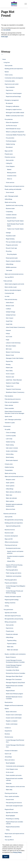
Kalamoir (8, 330)
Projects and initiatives (11, 583)
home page (4, 36)
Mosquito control (10, 479)
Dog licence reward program (14, 93)
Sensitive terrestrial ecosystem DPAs (15, 557)
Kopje (7, 339)
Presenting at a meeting (12, 818)
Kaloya (8, 333)
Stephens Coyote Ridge (12, 383)
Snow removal (10, 192)
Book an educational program (13, 290)
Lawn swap (9, 438)
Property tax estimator (12, 634)
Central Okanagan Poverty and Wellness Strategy (14, 591)
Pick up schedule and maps (13, 242)
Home (4, 59)
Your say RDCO (9, 277)
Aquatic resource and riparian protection (15, 552)
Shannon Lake (10, 377)
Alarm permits (8, 65)
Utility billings (8, 199)
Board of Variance (11, 657)
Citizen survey (9, 75)
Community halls (9, 293)
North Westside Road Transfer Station (15, 225)
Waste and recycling (10, 202)
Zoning (7, 605)
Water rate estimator (11, 498)
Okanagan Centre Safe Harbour (14, 358)
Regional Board (10, 690)
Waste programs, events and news (15, 786)
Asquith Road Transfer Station (15, 221)
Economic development (11, 536)
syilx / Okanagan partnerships (13, 419)
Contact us (8, 727)
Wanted (9, 169)
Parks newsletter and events (13, 775)
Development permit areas (13, 548)
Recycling (8, 251)
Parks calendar (9, 405)
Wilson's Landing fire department (15, 131)
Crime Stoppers (10, 166)
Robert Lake (9, 367)
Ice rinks (7, 296)
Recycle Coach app (11, 248)
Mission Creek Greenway (13, 352)
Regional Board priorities (13, 826)
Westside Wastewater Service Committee (14, 697)
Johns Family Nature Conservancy (15, 327)
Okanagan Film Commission (14, 679)
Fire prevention (10, 138)
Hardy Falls (9, 324)
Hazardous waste (11, 235)
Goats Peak (9, 321)
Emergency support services (14, 109)
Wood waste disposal (12, 460)
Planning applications (12, 570)
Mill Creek (9, 349)
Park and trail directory (11, 299)
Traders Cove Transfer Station (15, 229)
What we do (8, 836)
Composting (9, 211)
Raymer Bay (9, 361)
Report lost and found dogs (13, 96)
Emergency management (12, 100)
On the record (9, 772)
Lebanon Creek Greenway (13, 342)
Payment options (11, 643)
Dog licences (9, 90)
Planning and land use (11, 545)
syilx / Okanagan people (11, 196)
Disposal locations (11, 217)
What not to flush (10, 509)
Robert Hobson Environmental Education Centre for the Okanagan (14, 412)
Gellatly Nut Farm (11, 315)
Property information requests (13, 596)
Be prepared (9, 103)
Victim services (10, 182)
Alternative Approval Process (13, 615)
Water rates (9, 495)
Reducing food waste (12, 258)
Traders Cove (9, 386)
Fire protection (9, 119)
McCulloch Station (11, 346)
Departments (8, 731)
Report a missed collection (13, 261)
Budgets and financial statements (14, 705)
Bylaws (7, 71)
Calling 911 (9, 163)
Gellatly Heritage (10, 312)
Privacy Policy (17, 852)
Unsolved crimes (11, 175)
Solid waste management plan (14, 805)
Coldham (8, 308)
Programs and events (12, 245)
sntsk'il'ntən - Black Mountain (14, 380)
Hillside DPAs (11, 561)
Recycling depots (12, 254)
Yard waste (9, 270)
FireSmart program (11, 141)
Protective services (10, 157)
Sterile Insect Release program (14, 693)
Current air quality (11, 435)
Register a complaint (11, 721)
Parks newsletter (9, 408)
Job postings (8, 756)
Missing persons (11, 172)
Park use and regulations (12, 402)
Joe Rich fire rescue (11, 125)
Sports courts (8, 416)
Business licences (10, 529)
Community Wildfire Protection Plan (16, 135)
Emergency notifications (12, 106)
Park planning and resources (13, 399)
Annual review (10, 799)
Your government (8, 609)
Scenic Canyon (10, 373)
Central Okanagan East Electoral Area (15, 741)
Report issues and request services (14, 186)
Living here (7, 62)
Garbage (8, 232)
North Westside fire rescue (13, 128)
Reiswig (8, 364)
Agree (6, 856)
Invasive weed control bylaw (13, 718)
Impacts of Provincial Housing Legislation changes (14, 566)
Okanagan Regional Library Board (15, 682)
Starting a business (10, 602)
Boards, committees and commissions (15, 654)
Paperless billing (11, 640)
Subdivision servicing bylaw (13, 576)
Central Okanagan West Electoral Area (15, 746)
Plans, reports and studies (12, 796)
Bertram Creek (10, 305)
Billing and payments (10, 622)
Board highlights (10, 763)
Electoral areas (9, 737)
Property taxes (9, 154)
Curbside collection (11, 214)
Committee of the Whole (12, 670)
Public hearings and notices (13, 573)
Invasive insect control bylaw (14, 714)
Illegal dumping (10, 239)
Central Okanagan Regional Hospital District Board (13, 666)
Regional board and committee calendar (14, 779)
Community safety (10, 81)
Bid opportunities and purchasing (14, 519)
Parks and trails (8, 281)
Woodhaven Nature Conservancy (15, 392)
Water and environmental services (14, 274)
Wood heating (10, 457)
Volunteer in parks (10, 422)
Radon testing (10, 445)
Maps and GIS (9, 151)
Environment (7, 426)
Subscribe (9, 783)
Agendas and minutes (11, 612)
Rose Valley (9, 370)
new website (6, 30)
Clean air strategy (11, 432)
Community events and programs (14, 78)
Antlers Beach (10, 302)
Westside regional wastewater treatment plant (14, 505)
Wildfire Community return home (15, 115)
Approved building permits (13, 526)
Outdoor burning (10, 144)
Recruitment (9, 147)
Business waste (10, 208)
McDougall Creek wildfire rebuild (15, 112)
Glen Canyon (9, 318)
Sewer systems (10, 485)
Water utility (9, 789)
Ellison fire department (12, 122)
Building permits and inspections (14, 68)
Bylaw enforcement (11, 711)
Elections (7, 734)
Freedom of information (11, 750)
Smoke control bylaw (11, 451)
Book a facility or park (11, 287)
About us (9, 178)
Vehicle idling (9, 454)
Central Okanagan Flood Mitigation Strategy (15, 587)
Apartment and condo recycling (14, 205)
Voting (7, 830)
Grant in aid (8, 753)
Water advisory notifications (13, 492)
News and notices (10, 760)
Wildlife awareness (11, 267)
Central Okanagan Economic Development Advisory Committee (15, 661)
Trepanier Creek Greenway (13, 389)
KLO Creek (9, 336)
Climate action (9, 464)
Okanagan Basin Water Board (14, 676)
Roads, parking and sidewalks (13, 189)
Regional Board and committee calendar (14, 686)
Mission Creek (10, 355)
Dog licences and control (11, 84)
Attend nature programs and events (14, 284)
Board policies (9, 702)
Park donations (9, 396)
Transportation (9, 470)
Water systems (10, 501)
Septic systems (10, 482)
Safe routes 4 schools (12, 448)
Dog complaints (10, 87)
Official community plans (11, 542)
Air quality (7, 429)
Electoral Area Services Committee (15, 673)
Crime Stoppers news (12, 769)
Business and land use (10, 513)
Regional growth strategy (12, 599)
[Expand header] (25, 4)
